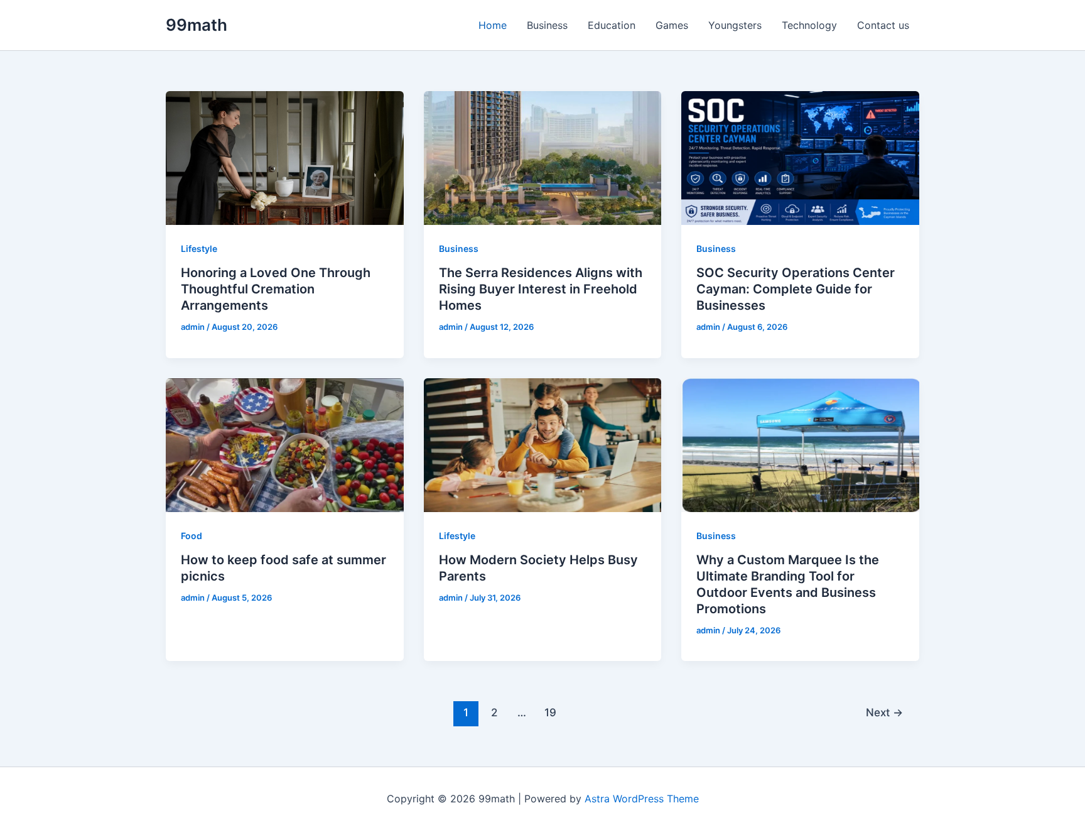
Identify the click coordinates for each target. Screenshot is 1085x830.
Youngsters (735, 25)
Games (672, 25)
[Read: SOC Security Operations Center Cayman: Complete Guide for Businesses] (800, 157)
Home (492, 25)
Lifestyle (199, 248)
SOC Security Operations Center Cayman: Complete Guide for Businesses (795, 289)
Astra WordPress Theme (642, 798)
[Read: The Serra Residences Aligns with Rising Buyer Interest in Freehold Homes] (543, 157)
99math (196, 25)
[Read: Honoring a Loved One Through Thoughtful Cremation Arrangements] (285, 157)
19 (550, 712)
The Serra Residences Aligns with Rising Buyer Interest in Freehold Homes (540, 289)
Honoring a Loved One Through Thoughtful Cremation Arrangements (275, 289)
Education (611, 25)
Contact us (883, 25)
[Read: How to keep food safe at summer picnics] (285, 443)
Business (547, 25)
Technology (809, 25)
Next (884, 712)
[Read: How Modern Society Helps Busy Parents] (543, 443)
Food (191, 535)
